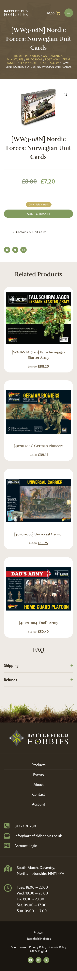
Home (18, 56)
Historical (34, 59)
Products (32, 56)
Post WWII (52, 59)
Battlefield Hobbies (38, 939)
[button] (65, 94)
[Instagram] (38, 960)
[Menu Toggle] (68, 12)
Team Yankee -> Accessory (39, 63)
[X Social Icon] (46, 960)
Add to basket (38, 214)
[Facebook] (31, 960)
